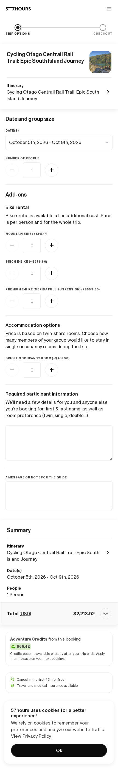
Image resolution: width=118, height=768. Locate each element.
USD (25, 613)
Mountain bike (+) (26, 234)
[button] (59, 614)
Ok (59, 750)
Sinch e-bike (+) (26, 261)
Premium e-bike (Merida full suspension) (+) (52, 289)
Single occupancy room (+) (37, 358)
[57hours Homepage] (18, 8)
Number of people (22, 158)
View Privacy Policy (31, 736)
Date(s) (12, 130)
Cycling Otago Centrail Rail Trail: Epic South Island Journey (45, 57)
